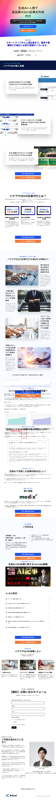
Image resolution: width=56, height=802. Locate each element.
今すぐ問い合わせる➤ (28, 173)
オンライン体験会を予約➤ (28, 177)
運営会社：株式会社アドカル (28, 789)
